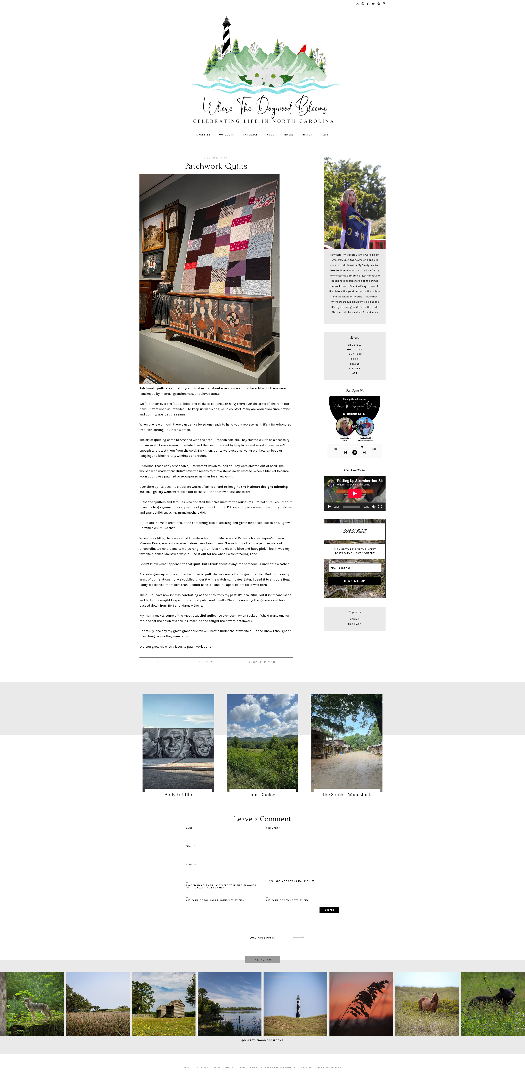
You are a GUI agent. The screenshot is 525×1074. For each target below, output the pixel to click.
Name (190, 828)
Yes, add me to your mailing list (291, 881)
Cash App (355, 624)
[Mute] (374, 507)
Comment (206, 662)
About (188, 1067)
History (308, 134)
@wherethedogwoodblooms (262, 1040)
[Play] (329, 507)
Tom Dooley (262, 794)
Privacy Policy (223, 1067)
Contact (203, 1067)
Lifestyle (203, 134)
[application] (355, 493)
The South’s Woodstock (346, 794)
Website (191, 864)
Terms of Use (248, 1067)
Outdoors (226, 134)
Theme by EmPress (328, 1067)
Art (326, 134)
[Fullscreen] (380, 507)
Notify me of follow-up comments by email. (216, 900)
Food (271, 134)
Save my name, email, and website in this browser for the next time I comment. (221, 886)
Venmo (355, 619)
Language (250, 134)
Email (190, 846)
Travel (288, 134)
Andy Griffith (178, 794)
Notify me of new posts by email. (289, 900)
